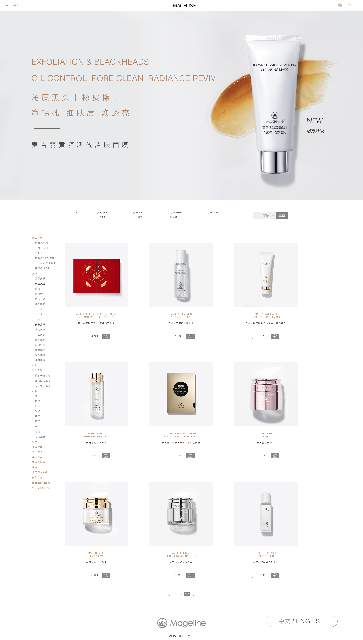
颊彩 (37, 411)
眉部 (37, 416)
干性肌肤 (40, 334)
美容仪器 (37, 457)
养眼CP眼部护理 (45, 258)
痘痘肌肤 (40, 360)
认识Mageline (41, 488)
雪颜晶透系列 (42, 268)
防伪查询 (37, 477)
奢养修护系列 (42, 385)
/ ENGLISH (301, 621)
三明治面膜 (41, 253)
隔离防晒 (214, 213)
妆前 (37, 396)
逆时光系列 (41, 243)
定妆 (37, 406)
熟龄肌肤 (40, 329)
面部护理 (103, 213)
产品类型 (40, 283)
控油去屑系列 (42, 375)
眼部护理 (177, 213)
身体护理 (37, 447)
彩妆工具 (40, 437)
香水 (34, 467)
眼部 (37, 421)
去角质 (102, 217)
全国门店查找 (40, 472)
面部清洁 (140, 213)
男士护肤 (37, 452)
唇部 (37, 426)
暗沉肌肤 (40, 355)
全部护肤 (40, 278)
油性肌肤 (40, 340)
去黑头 (139, 217)
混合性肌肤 (41, 345)
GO (187, 594)
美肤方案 (40, 324)
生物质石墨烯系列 (45, 263)
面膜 (34, 365)
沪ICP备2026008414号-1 (181, 636)
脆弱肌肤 (40, 350)
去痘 (175, 217)
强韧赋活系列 (42, 380)
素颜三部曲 (41, 248)
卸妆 (37, 431)
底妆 (37, 401)
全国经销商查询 (41, 482)
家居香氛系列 (40, 462)
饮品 (34, 442)
